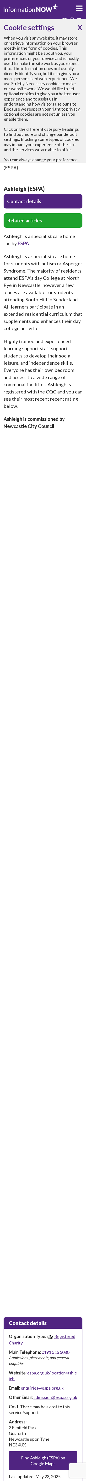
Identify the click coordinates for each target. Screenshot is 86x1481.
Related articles (24, 220)
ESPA (23, 243)
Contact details (24, 201)
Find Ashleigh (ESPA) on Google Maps (43, 1460)
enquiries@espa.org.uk (42, 1388)
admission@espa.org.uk (55, 1397)
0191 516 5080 (55, 1352)
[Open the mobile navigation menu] (79, 8)
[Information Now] (31, 8)
